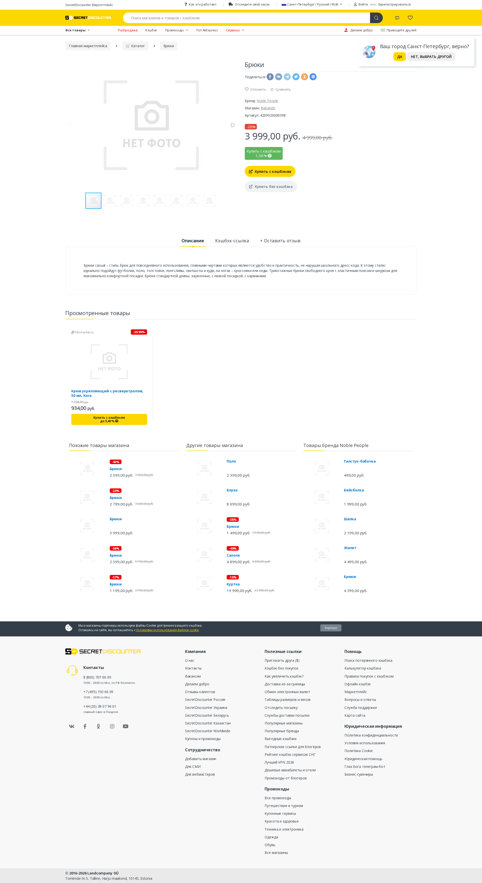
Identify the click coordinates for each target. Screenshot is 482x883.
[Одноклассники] (98, 726)
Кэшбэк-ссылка (232, 241)
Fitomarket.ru (84, 332)
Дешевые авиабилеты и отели (290, 770)
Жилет (350, 548)
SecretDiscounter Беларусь (207, 715)
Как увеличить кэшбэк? (284, 676)
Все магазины (276, 852)
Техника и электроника (284, 829)
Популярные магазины (283, 723)
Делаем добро (361, 30)
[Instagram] (112, 726)
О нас (189, 660)
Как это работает (203, 4)
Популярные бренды (282, 730)
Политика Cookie (358, 750)
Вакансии (193, 676)
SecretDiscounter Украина (206, 707)
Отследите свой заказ (252, 4)
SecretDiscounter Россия (205, 699)
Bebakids (268, 108)
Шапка (350, 519)
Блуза (232, 490)
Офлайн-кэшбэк (357, 684)
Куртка (233, 584)
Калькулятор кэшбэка (362, 668)
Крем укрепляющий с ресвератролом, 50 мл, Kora (107, 393)
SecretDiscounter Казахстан (208, 723)
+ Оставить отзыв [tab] (280, 241)
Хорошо (331, 628)
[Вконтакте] (71, 726)
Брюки (116, 469)
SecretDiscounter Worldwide (207, 730)
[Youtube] (125, 726)
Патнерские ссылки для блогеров (293, 746)
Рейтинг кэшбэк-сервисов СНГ (290, 754)
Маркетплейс (355, 691)
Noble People (267, 100)
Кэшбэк (151, 30)
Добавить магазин (200, 758)
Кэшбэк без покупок (281, 668)
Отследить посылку (281, 707)
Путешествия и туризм (284, 805)
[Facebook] (85, 726)
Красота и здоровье (281, 821)
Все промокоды (278, 797)
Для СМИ (193, 766)
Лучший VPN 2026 (279, 762)
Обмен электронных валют (287, 691)
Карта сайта (354, 715)
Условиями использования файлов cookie (167, 630)
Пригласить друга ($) (282, 660)
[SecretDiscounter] (88, 18)
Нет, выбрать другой (431, 56)
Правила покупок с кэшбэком (368, 676)
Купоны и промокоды (203, 738)
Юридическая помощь (363, 758)
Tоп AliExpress (207, 30)
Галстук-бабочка (360, 461)
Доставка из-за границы (285, 684)
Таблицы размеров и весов (288, 699)
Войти (363, 4)
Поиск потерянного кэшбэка (368, 660)
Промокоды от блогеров (286, 778)
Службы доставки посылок (287, 715)
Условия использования (364, 743)
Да (399, 56)
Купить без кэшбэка (273, 186)
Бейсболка (354, 490)
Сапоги (233, 555)
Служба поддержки (360, 707)
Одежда (271, 837)
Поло (231, 461)
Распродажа (128, 30)
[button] (233, 125)
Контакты (193, 668)
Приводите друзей (401, 30)
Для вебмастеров (200, 774)
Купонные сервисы (280, 813)
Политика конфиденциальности (371, 735)
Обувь (270, 844)
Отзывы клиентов (200, 691)
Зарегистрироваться (394, 4)
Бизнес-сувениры (358, 774)
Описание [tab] (193, 241)
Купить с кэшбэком (272, 171)
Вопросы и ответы (360, 699)
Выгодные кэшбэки (280, 738)
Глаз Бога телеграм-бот (364, 766)
